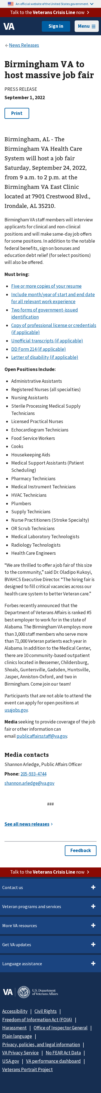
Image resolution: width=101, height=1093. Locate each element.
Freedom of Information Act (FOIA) (37, 1020)
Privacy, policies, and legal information (41, 1044)
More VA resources (19, 925)
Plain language (17, 1036)
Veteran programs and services (31, 906)
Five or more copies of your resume (46, 286)
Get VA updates (16, 944)
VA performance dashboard (53, 1061)
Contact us (12, 887)
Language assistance (22, 963)
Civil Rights (46, 1011)
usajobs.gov (16, 710)
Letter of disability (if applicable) (44, 357)
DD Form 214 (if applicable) (38, 349)
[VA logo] (9, 26)
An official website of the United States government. (52, 4)
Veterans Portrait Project (27, 1069)
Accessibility (14, 1011)
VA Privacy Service (20, 1053)
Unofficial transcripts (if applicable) (47, 341)
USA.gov (10, 1061)
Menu (84, 26)
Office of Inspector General (61, 1028)
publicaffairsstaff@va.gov (42, 736)
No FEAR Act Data (63, 1053)
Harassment (14, 1028)
